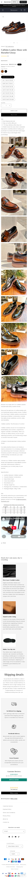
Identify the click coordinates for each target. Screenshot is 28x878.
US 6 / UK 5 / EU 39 (8, 77)
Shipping (3, 66)
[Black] (6, 71)
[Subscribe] (23, 831)
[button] (2, 10)
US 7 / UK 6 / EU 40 (8, 80)
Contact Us (6, 822)
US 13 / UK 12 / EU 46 (8, 99)
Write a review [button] (14, 780)
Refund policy (23, 864)
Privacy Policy (6, 816)
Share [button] (4, 543)
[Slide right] (17, 42)
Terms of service (14, 869)
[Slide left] (10, 42)
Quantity (3, 102)
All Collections (10, 46)
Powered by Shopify (15, 864)
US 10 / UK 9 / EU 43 (8, 90)
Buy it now (14, 115)
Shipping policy (19, 866)
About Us (5, 819)
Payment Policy (7, 809)
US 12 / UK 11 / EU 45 (8, 96)
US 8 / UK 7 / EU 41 (7, 83)
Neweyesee (8, 864)
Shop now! (23, 2)
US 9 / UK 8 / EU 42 (8, 86)
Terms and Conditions (9, 812)
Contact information (10, 866)
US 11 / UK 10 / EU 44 (8, 93)
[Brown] (2, 71)
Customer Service (8, 806)
